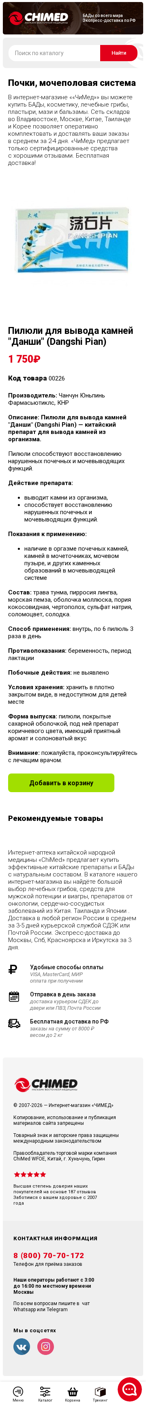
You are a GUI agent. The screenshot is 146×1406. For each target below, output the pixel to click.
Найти (119, 53)
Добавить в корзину (61, 783)
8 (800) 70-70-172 (48, 1255)
